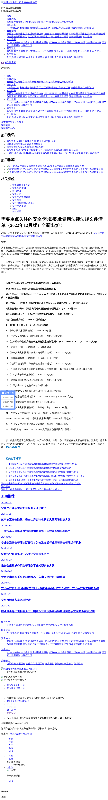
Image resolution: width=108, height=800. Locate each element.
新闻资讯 (11, 48)
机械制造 (24, 27)
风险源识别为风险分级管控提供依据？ (26, 147)
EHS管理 (16, 191)
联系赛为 (68, 57)
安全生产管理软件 (21, 197)
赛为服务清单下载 (16, 688)
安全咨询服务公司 (21, 185)
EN (2, 62)
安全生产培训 (19, 188)
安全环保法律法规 (33, 236)
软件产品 (11, 19)
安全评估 (16, 194)
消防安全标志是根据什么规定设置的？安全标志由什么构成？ (31, 489)
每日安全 (96, 51)
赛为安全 (11, 713)
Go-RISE (39, 51)
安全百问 (30, 51)
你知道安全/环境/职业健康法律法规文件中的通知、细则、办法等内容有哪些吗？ (44, 480)
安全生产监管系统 (64, 22)
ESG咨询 (87, 36)
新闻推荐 (8, 496)
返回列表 (5, 125)
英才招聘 (78, 57)
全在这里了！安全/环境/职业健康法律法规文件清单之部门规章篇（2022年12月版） (45, 472)
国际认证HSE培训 (76, 42)
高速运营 (65, 27)
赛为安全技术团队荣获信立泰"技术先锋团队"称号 (31, 141)
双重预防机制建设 (16, 33)
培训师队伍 (26, 45)
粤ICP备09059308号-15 (18, 701)
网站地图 (11, 707)
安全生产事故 (19, 206)
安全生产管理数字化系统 (19, 22)
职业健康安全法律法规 (12, 236)
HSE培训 (68, 51)
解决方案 (11, 25)
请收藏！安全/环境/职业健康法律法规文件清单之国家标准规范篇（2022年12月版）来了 (47, 476)
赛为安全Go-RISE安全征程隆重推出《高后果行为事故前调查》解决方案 (42, 150)
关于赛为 (11, 54)
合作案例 (59, 57)
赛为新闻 (11, 51)
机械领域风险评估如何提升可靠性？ (25, 144)
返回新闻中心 (8, 128)
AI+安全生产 (13, 27)
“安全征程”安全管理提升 (56, 33)
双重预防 (48, 51)
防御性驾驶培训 (93, 42)
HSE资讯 (16, 211)
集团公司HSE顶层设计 (39, 36)
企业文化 (30, 57)
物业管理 (75, 27)
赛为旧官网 (10, 62)
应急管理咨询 (75, 36)
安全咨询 (11, 30)
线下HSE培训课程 (58, 42)
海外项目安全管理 (96, 33)
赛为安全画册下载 (16, 685)
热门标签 (11, 704)
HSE (14, 209)
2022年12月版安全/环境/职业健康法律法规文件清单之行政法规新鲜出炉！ (41, 468)
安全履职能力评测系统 (23, 203)
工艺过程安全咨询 (34, 33)
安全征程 (16, 200)
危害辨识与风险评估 (17, 36)
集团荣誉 (39, 57)
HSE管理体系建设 (78, 33)
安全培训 (11, 39)
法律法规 (87, 51)
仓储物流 (34, 27)
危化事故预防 (87, 27)
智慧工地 (77, 51)
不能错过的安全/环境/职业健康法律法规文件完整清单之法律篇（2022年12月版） (41, 483)
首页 (9, 16)
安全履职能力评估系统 (43, 22)
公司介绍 (11, 57)
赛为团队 (49, 57)
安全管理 (20, 51)
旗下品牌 (12, 710)
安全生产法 (98, 233)
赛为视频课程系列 (39, 42)
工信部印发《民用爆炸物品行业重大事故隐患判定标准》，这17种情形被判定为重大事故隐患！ (54, 153)
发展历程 (20, 57)
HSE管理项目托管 (59, 36)
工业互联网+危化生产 (50, 27)
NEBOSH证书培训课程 (18, 42)
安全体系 (58, 51)
